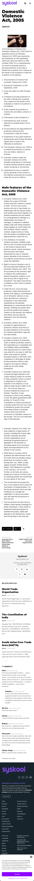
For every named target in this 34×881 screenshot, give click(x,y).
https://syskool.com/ (22, 559)
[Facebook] (17, 569)
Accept (17, 874)
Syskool (6, 26)
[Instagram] (22, 569)
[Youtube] (25, 574)
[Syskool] (6, 566)
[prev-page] (3, 661)
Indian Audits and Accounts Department (25, 540)
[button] (31, 857)
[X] (20, 574)
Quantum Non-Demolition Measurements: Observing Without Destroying (8, 543)
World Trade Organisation (10, 590)
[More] (24, 529)
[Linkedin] (27, 569)
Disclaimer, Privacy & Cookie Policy (18, 878)
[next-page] (6, 661)
